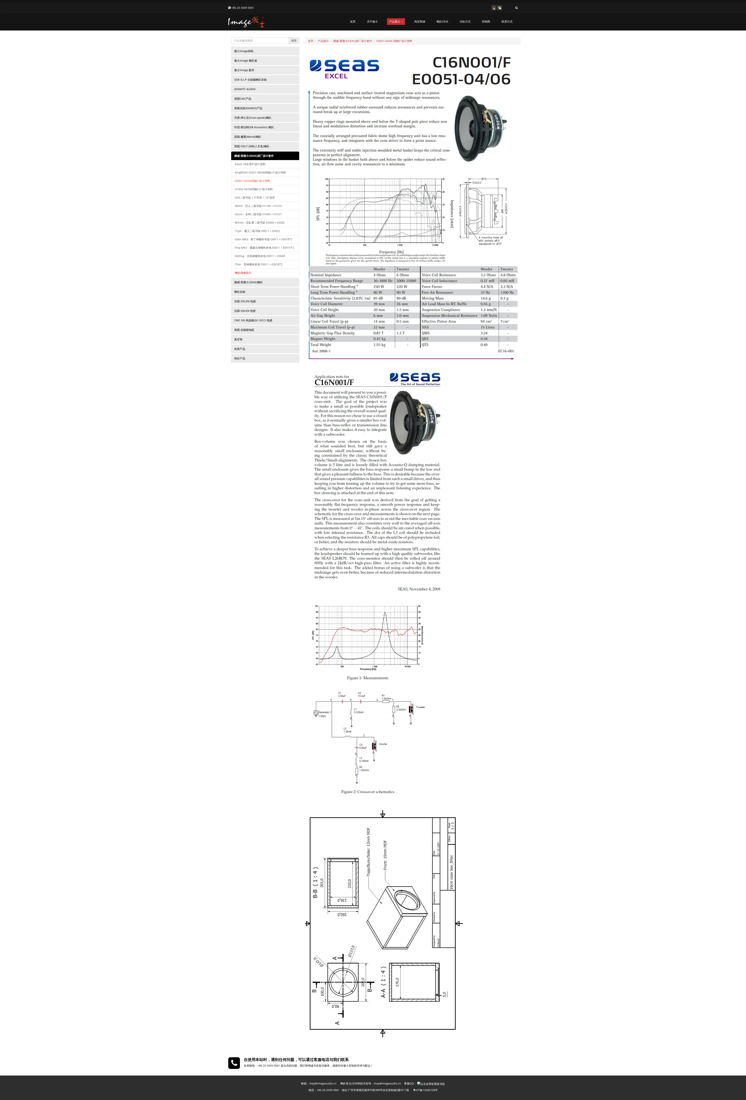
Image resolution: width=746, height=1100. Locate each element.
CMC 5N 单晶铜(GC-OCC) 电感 (253, 320)
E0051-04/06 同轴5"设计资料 (394, 41)
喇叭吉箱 (239, 292)
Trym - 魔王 (257, 231)
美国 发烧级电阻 (244, 330)
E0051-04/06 (252, 181)
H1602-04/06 (253, 189)
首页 (353, 21)
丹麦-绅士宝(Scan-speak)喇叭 (252, 117)
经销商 (486, 21)
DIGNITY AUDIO (244, 89)
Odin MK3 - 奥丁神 (263, 239)
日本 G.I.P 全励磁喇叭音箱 (250, 79)
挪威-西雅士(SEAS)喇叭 (248, 282)
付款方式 (465, 21)
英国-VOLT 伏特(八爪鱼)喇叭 (251, 146)
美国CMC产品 (242, 98)
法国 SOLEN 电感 (245, 301)
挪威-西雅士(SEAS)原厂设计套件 (254, 156)
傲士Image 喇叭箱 (245, 60)
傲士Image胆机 (244, 51)
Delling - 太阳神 (259, 256)
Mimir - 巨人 (258, 206)
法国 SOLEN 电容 (245, 311)
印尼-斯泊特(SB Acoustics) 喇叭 (254, 127)
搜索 (294, 40)
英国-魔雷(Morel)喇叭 (247, 137)
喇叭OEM (442, 21)
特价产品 (239, 358)
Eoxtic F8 (249, 164)
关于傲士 (372, 21)
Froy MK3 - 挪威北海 (264, 247)
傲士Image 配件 (244, 70)
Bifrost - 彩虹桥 (259, 222)
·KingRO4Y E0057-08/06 (260, 172)
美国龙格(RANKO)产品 (248, 108)
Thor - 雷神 (258, 264)
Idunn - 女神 (258, 214)
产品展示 (395, 21)
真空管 (238, 339)
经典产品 (239, 349)
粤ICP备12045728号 (425, 1090)
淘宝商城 (419, 21)
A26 (254, 197)
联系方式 (507, 21)
